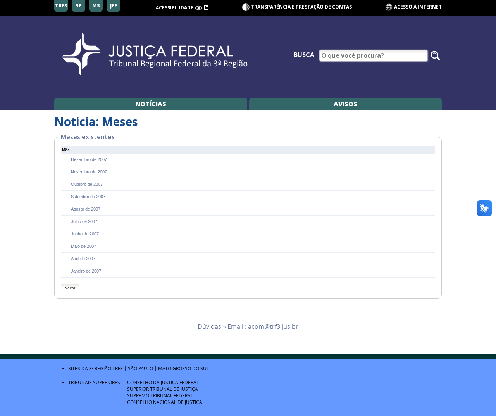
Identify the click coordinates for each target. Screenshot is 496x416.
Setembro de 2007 (88, 196)
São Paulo (140, 368)
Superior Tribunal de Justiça (162, 389)
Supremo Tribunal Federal (160, 395)
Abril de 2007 (83, 258)
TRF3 (117, 368)
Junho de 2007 (85, 233)
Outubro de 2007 (87, 184)
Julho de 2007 (84, 221)
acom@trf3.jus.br (273, 326)
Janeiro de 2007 (86, 271)
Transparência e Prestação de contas (301, 6)
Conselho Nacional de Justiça (164, 402)
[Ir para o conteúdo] (206, 7)
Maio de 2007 (83, 246)
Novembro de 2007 (89, 171)
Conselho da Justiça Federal (163, 382)
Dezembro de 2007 (89, 159)
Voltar (70, 288)
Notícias (150, 104)
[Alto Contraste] (199, 8)
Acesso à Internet (417, 6)
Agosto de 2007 (85, 209)
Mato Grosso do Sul (183, 368)
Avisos (345, 104)
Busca (304, 55)
